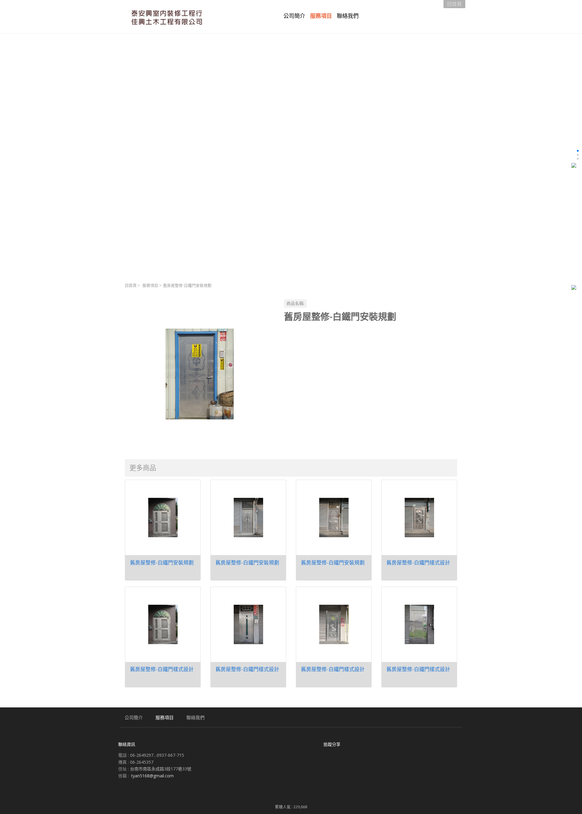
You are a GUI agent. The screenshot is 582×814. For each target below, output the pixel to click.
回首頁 (131, 285)
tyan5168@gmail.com (152, 776)
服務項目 (150, 285)
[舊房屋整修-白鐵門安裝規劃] (199, 373)
